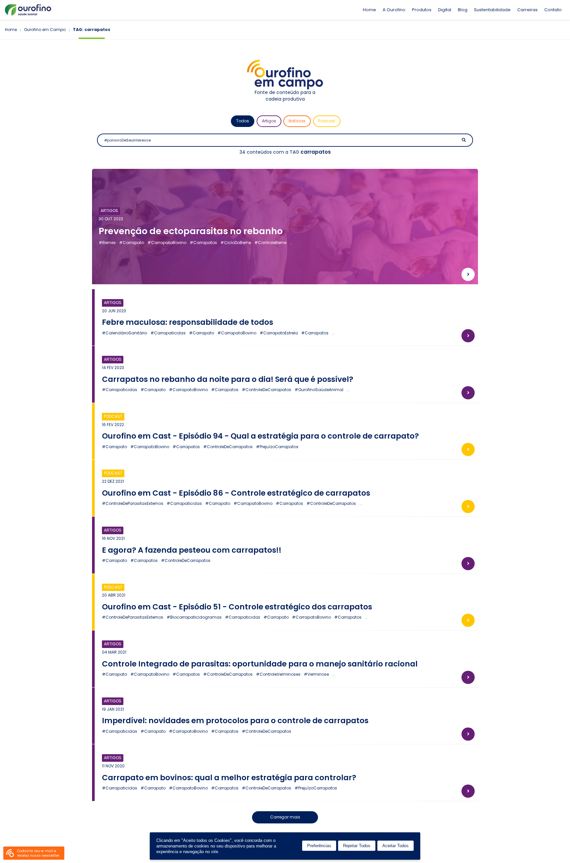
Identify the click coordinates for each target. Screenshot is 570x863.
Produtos (421, 10)
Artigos (269, 121)
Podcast (326, 121)
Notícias (297, 121)
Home (369, 10)
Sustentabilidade (492, 10)
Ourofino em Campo (45, 29)
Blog (462, 10)
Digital (444, 10)
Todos (242, 121)
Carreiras (527, 10)
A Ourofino (394, 10)
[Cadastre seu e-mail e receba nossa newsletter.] (9, 853)
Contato (553, 10)
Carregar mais (285, 817)
